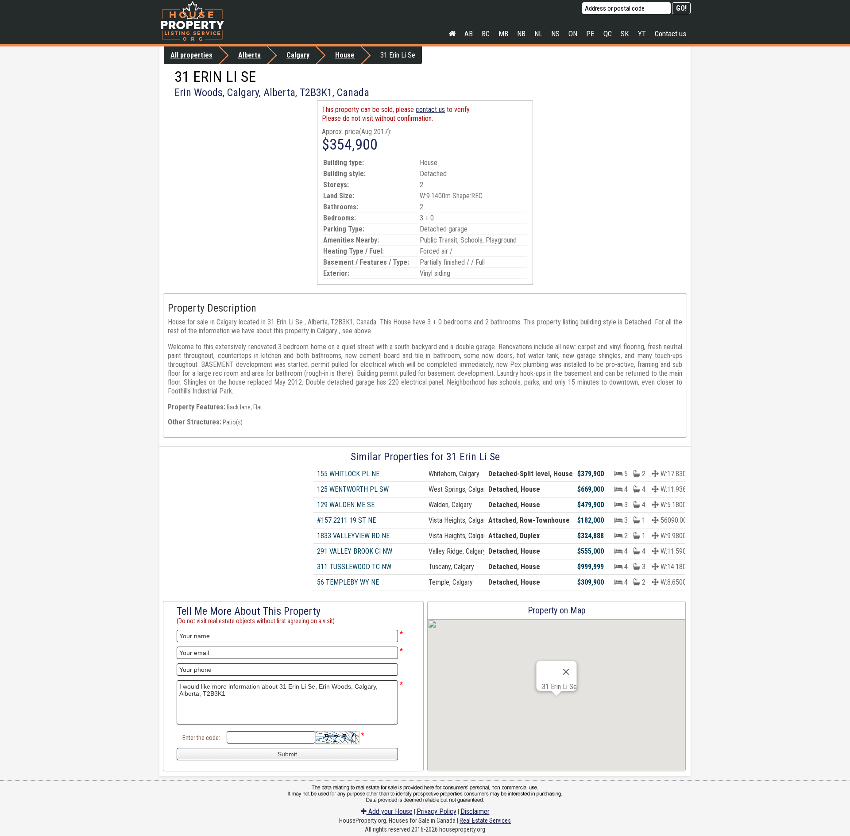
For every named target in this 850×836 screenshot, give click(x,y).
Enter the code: (201, 737)
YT (642, 33)
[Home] (452, 33)
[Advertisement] (238, 162)
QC (607, 33)
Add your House (390, 811)
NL (538, 33)
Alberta (249, 55)
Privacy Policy (436, 811)
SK (625, 33)
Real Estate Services (485, 820)
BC (486, 33)
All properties (191, 55)
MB (503, 33)
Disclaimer (475, 811)
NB (521, 33)
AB (468, 33)
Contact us (670, 33)
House (345, 55)
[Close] (566, 671)
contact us (430, 109)
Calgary (297, 55)
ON (572, 33)
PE (590, 33)
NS (555, 33)
